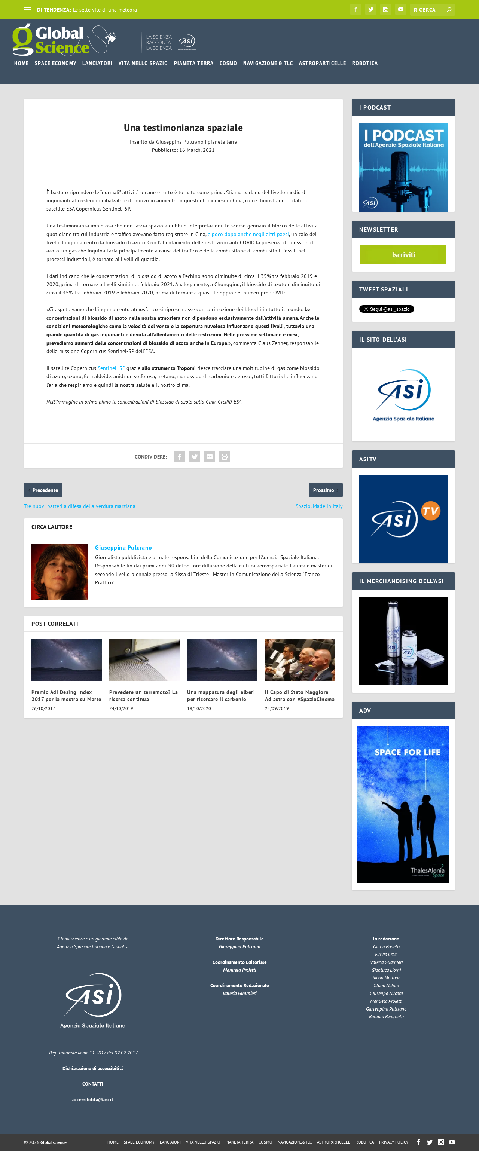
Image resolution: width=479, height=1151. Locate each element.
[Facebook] (355, 9)
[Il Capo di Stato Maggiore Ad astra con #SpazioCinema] (300, 660)
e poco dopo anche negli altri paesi (248, 234)
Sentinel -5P (111, 368)
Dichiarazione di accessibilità (92, 1068)
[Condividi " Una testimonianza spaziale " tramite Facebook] (179, 456)
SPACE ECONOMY (55, 63)
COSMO (228, 63)
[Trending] (27, 9)
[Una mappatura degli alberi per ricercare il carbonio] (222, 660)
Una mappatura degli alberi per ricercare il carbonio (221, 695)
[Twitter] (370, 9)
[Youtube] (400, 9)
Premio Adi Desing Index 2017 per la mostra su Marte (66, 695)
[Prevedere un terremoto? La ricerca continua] (144, 660)
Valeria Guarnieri (239, 993)
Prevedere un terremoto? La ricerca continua (143, 695)
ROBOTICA (365, 63)
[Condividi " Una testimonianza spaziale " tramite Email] (209, 456)
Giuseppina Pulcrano (180, 141)
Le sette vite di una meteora (105, 9)
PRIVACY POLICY (393, 1142)
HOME (21, 63)
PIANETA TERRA (194, 63)
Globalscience (53, 1142)
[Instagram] (385, 9)
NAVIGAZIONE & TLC (268, 63)
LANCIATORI (97, 63)
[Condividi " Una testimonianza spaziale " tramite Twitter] (194, 456)
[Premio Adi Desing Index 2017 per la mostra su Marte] (66, 660)
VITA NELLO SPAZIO (143, 63)
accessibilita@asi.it (92, 1099)
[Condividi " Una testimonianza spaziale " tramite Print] (224, 456)
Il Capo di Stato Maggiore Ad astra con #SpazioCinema (300, 695)
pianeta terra (222, 141)
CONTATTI (92, 1084)
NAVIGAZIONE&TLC (295, 1142)
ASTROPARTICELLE (322, 63)
